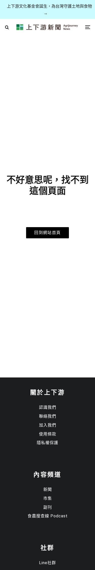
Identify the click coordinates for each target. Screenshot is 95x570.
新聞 (47, 489)
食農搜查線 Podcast (48, 516)
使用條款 (47, 434)
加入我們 (47, 425)
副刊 (47, 507)
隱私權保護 (47, 442)
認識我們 (47, 407)
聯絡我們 (47, 416)
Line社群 (47, 562)
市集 (47, 498)
